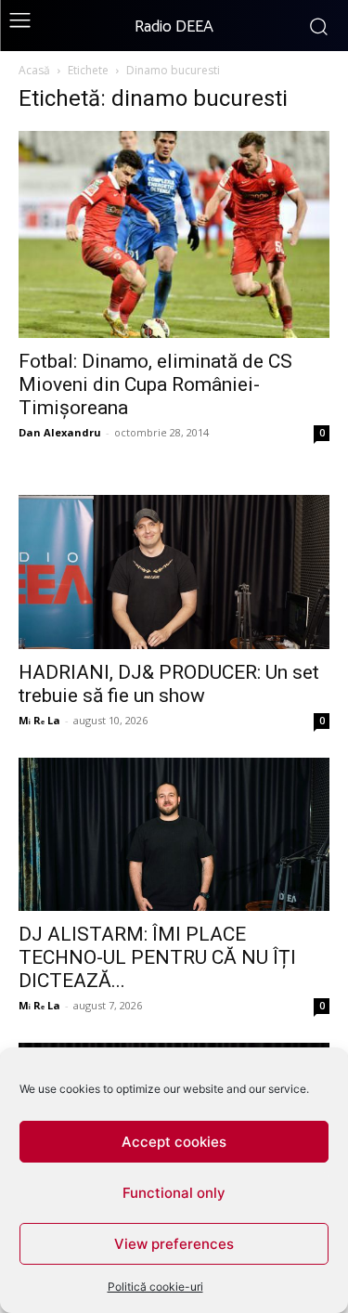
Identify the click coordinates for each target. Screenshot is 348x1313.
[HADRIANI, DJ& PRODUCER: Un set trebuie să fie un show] (174, 571)
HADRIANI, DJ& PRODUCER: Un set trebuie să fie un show (169, 684)
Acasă (34, 70)
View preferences (174, 1244)
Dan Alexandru (60, 432)
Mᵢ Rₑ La (39, 720)
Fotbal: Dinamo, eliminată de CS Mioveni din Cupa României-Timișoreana (155, 384)
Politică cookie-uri (155, 1287)
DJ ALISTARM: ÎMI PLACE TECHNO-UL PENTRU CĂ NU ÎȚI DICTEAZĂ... (157, 957)
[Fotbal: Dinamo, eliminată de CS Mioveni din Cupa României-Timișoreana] (174, 234)
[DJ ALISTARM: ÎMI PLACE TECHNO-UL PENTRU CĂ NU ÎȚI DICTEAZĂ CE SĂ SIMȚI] (174, 834)
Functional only (174, 1193)
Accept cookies (174, 1141)
